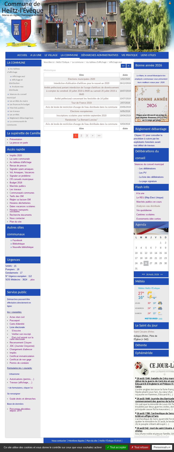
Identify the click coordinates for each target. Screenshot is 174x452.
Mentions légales (76, 441)
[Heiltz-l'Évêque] (22, 25)
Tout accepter (117, 447)
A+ (123, 66)
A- (129, 66)
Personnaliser (162, 447)
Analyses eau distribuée (148, 206)
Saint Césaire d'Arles (144, 331)
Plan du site (91, 441)
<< (143, 274)
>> (99, 135)
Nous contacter (59, 441)
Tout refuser (141, 447)
